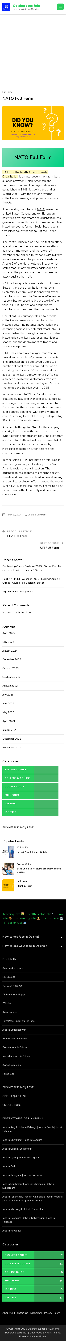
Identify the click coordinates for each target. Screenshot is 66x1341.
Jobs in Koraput (35, 1200)
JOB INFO (10, 803)
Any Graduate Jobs (13, 968)
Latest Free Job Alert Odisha (32, 852)
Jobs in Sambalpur (12, 1184)
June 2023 (8, 703)
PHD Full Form (24, 885)
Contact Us (22, 1313)
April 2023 (8, 721)
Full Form (7, 92)
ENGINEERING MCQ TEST (18, 827)
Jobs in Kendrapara (14, 1200)
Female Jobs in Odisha (14, 1047)
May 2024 (8, 642)
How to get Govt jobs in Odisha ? (24, 946)
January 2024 (9, 651)
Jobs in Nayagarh (11, 1218)
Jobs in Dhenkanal (12, 1140)
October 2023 (10, 668)
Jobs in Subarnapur (35, 1184)
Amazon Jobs (9, 1012)
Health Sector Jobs (39, 914)
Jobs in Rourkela (33, 1175)
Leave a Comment (37, 514)
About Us (7, 1313)
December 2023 (11, 659)
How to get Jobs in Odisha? (20, 937)
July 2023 (8, 694)
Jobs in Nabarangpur (34, 1218)
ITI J (4, 1003)
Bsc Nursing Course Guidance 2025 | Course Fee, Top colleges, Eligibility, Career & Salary (32, 568)
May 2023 (8, 712)
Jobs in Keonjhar (54, 1196)
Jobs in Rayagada (11, 1175)
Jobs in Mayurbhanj (34, 1209)
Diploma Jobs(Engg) (13, 994)
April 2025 (8, 633)
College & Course (17, 778)
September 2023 (12, 677)
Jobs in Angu (9, 1127)
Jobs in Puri (8, 1166)
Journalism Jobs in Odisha (16, 1056)
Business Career (16, 769)
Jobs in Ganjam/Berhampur (17, 1149)
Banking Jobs (50, 918)
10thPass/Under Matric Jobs (18, 1021)
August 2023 (10, 686)
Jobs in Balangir (27, 1127)
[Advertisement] (33, 49)
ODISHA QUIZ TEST (14, 1096)
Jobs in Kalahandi (34, 1196)
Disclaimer (36, 1313)
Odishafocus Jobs (27, 6)
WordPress (39, 1336)
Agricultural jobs (11, 1065)
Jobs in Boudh (46, 1127)
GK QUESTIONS (11, 1105)
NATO (41, 209)
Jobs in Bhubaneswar (14, 1030)
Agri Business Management (17, 591)
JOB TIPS (10, 812)
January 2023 (9, 730)
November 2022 (11, 747)
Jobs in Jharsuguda (29, 1157)
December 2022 (11, 739)
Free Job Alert (10, 959)
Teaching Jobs (11, 914)
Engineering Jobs (25, 918)
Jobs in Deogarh (33, 1140)
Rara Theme (53, 1332)
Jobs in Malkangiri (12, 1209)
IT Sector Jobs (13, 923)
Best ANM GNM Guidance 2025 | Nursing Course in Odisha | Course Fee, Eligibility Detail (31, 581)
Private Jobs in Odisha (14, 1038)
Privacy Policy (52, 1313)
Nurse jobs (8, 1074)
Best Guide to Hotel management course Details (39, 870)
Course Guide (14, 786)
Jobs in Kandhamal (12, 1196)
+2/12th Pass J (11, 985)
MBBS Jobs (8, 977)
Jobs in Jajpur (9, 1157)
